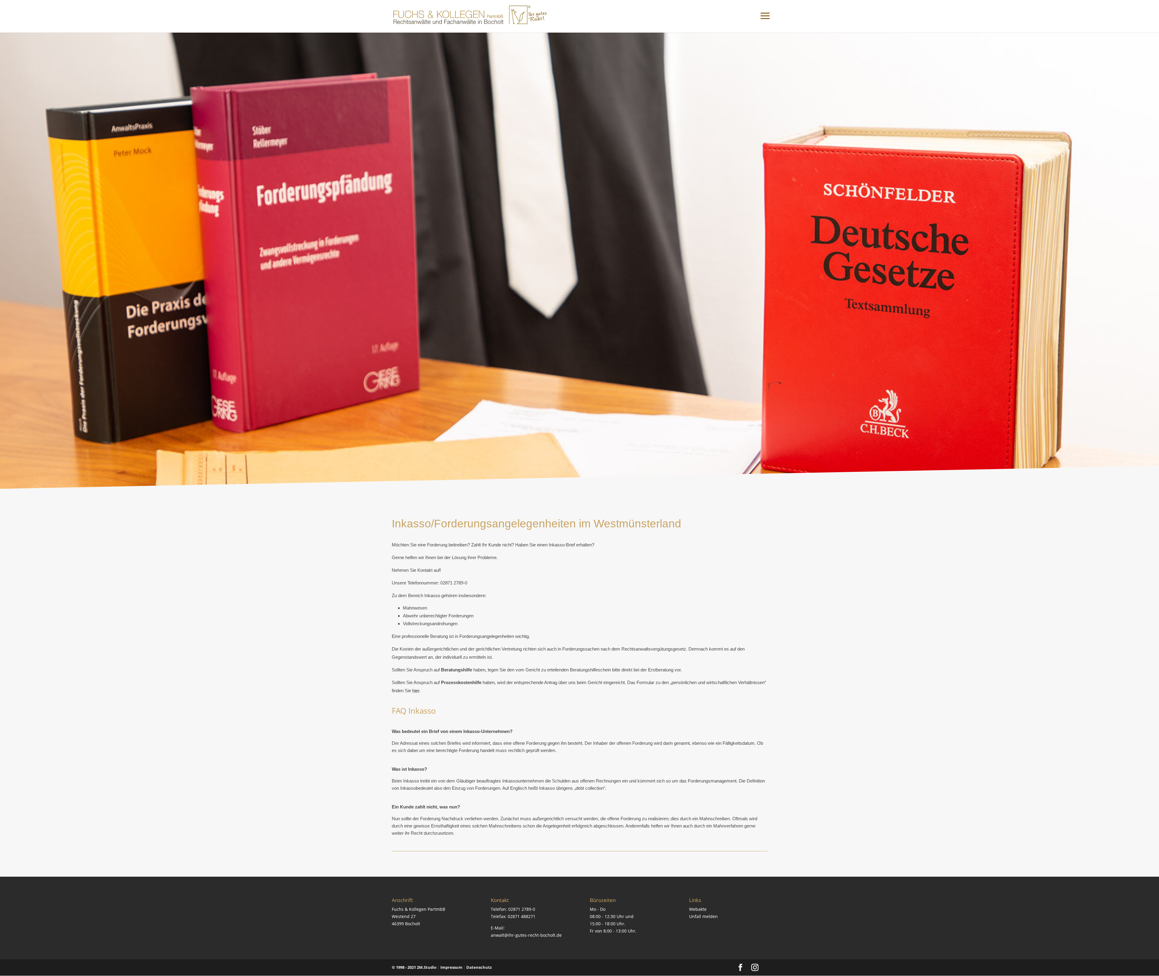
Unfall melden (703, 916)
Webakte (698, 909)
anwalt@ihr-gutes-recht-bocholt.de (526, 935)
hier (415, 690)
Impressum (451, 967)
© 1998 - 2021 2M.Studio (414, 967)
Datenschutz (479, 967)
